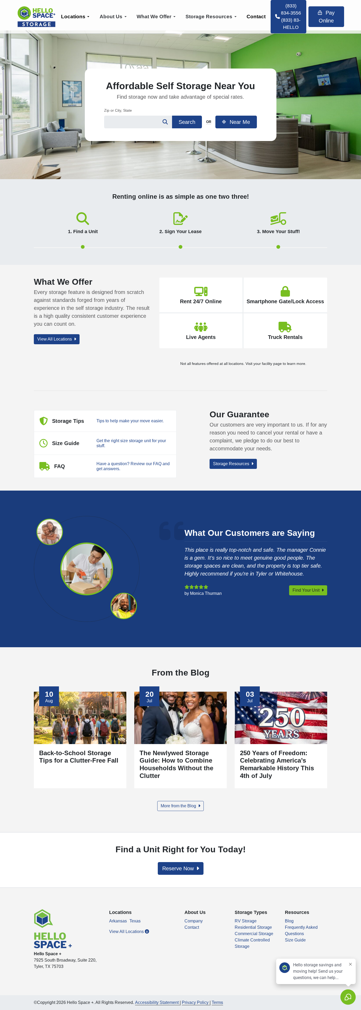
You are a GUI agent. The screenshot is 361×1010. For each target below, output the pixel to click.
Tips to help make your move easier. (130, 421)
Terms (217, 1002)
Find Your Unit (307, 590)
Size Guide (295, 940)
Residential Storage (253, 927)
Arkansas (118, 921)
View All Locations (55, 339)
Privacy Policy (195, 1002)
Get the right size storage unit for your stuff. (131, 443)
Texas (135, 921)
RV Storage (246, 921)
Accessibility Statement (157, 1002)
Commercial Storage (254, 933)
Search (187, 122)
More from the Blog (179, 806)
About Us (111, 16)
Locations (73, 16)
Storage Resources (209, 16)
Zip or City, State (118, 110)
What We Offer (154, 16)
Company (193, 921)
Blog (289, 921)
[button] (83, 234)
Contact (256, 16)
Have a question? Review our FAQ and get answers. (133, 466)
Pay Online (327, 17)
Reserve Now (178, 868)
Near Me (239, 122)
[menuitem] (75, 16)
